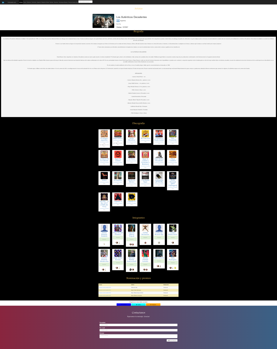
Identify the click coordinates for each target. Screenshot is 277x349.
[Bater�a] (130, 269)
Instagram (153, 304)
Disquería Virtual (45, 2)
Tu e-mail (102, 328)
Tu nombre (102, 322)
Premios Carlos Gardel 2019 (105, 287)
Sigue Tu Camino (118, 160)
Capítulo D (132, 201)
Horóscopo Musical (63, 2)
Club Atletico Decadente (159, 160)
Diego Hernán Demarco (118, 234)
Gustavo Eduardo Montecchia (104, 260)
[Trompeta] (159, 242)
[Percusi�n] (133, 244)
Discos (24, 2)
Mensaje (102, 333)
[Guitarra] (119, 242)
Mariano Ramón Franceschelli (131, 260)
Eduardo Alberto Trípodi (132, 234)
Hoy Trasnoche (173, 139)
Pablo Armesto (159, 258)
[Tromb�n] (104, 244)
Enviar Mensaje (172, 340)
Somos (104, 180)
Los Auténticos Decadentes (104, 142)
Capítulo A (118, 201)
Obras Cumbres (173, 160)
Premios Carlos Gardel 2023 (105, 295)
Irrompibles (118, 180)
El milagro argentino (104, 139)
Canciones (34, 2)
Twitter (139, 304)
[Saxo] (173, 268)
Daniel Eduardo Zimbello (104, 234)
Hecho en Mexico (131, 181)
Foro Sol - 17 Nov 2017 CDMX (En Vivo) (104, 204)
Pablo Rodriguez (172, 259)
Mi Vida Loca (145, 138)
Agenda (39, 2)
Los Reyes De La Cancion (104, 160)
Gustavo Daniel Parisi (172, 234)
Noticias (51, 2)
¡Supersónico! (118, 138)
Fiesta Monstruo (131, 139)
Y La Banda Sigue (145, 181)
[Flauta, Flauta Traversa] (175, 268)
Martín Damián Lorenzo (145, 260)
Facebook (124, 304)
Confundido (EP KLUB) (159, 181)
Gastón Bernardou (145, 234)
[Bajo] (160, 266)
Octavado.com (12, 2)
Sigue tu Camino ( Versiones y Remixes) (145, 161)
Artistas (21, 2)
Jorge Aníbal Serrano (118, 259)
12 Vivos (132, 159)
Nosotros (56, 2)
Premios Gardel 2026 (73, 2)
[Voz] (117, 242)
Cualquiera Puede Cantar (159, 139)
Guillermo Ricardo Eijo (159, 234)
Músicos (29, 2)
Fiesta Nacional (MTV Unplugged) (173, 183)
